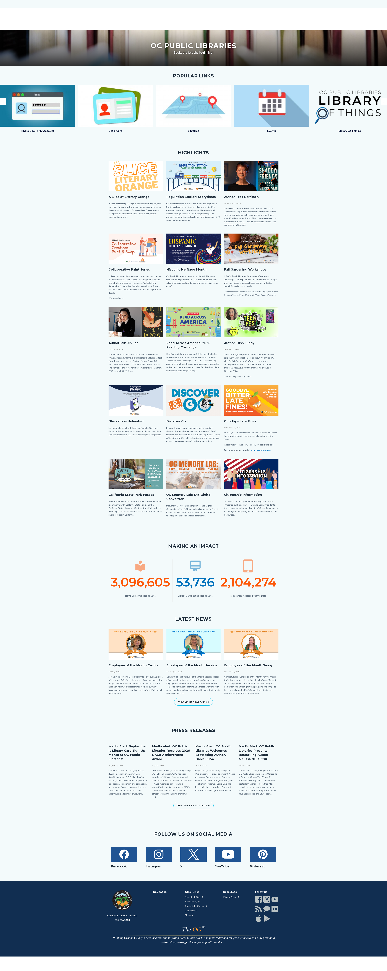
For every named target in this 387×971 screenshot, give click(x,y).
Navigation (160, 892)
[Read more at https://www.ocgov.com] (122, 900)
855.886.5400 (122, 919)
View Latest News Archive (193, 701)
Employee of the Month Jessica (191, 665)
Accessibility (191, 901)
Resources (230, 892)
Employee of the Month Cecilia (133, 665)
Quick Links (192, 892)
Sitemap (189, 915)
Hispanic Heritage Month (186, 269)
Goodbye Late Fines (240, 421)
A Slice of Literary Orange (129, 197)
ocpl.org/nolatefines (261, 450)
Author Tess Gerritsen (241, 197)
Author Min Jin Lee (123, 343)
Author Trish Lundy (239, 343)
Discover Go (176, 421)
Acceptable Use (193, 897)
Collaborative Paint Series (129, 269)
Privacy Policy (230, 897)
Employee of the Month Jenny (248, 665)
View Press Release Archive (193, 805)
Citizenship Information (243, 495)
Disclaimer (190, 910)
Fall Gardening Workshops (245, 269)
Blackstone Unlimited (126, 421)
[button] (3, 101)
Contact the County (195, 906)
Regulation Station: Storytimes (191, 197)
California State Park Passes (131, 495)
